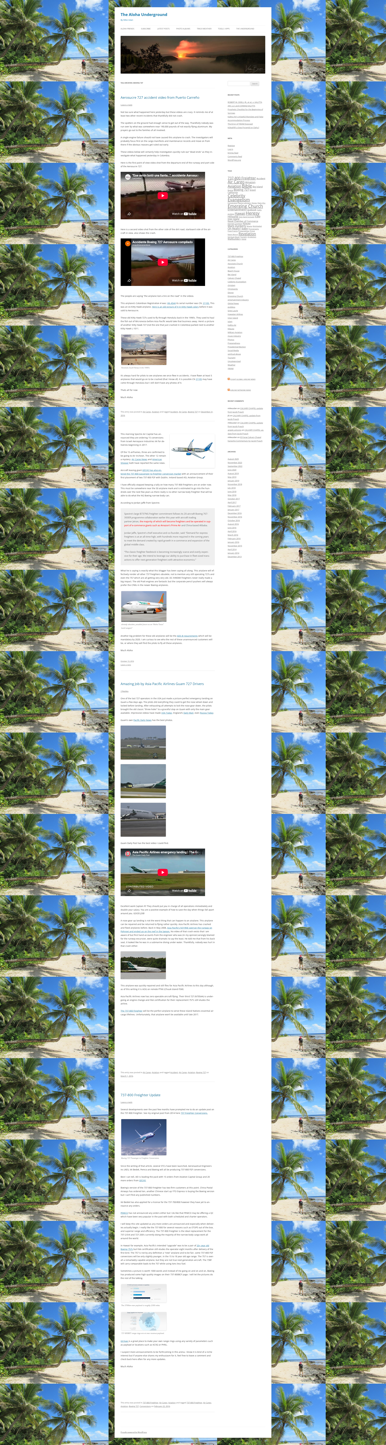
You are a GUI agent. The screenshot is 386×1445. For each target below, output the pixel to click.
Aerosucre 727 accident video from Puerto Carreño (160, 97)
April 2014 (232, 549)
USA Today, (167, 712)
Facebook (251, 209)
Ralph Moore (233, 234)
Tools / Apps (224, 28)
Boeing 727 (193, 411)
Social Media (233, 350)
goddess (231, 214)
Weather (231, 365)
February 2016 (234, 538)
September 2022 (235, 466)
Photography (253, 229)
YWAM (243, 239)
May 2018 (232, 495)
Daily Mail (188, 712)
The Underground (245, 28)
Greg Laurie (233, 310)
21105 (199, 379)
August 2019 (233, 473)
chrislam (231, 285)
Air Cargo (147, 411)
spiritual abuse (234, 354)
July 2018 (232, 488)
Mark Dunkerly (237, 226)
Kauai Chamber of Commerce (243, 221)
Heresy (252, 213)
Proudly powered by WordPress (134, 1432)
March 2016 (233, 535)
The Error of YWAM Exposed (240, 124)
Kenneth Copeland (235, 224)
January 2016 (233, 542)
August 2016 (233, 524)
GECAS (142, 1180)
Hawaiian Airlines (235, 314)
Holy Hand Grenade (246, 217)
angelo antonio (234, 430)
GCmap (125, 1341)
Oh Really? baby (238, 228)
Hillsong (233, 216)
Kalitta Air (232, 325)
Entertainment (237, 209)
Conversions (145, 1406)
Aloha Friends (127, 28)
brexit (253, 189)
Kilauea (246, 223)
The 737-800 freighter (131, 1010)
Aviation (155, 411)
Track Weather (204, 28)
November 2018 (235, 484)
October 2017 (234, 498)
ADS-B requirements (187, 635)
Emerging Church (245, 206)
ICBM (257, 216)
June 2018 (232, 491)
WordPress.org (234, 160)
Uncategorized (234, 361)
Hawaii (240, 213)
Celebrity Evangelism (239, 198)
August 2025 (233, 459)
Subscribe (146, 28)
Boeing (230, 190)
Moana (249, 226)
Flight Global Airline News (242, 379)
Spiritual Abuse (234, 237)
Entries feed (233, 152)
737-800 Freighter (150, 1402)
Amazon (250, 182)
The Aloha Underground (144, 14)
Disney (231, 292)
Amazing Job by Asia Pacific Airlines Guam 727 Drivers (162, 683)
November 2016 (235, 516)
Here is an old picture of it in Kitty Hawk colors (175, 306)
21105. (206, 303)
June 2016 (232, 527)
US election (251, 237)
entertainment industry (238, 299)
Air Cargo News (139, 459)
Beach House (233, 270)
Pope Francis (233, 231)
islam (230, 321)
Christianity (233, 289)
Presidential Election (237, 346)
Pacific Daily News (142, 720)
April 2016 (232, 531)
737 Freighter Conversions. (194, 1113)
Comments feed (235, 156)
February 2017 (234, 506)
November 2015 (235, 545)
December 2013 (235, 556)
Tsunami (243, 237)
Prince (252, 231)
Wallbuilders (234, 238)
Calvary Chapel (234, 278)
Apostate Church (235, 263)
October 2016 (234, 520)
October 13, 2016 (127, 661)
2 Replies (124, 691)
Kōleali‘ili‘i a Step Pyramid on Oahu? (243, 127)
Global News (233, 303)
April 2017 (232, 502)
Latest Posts (163, 28)
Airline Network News (240, 390)
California (233, 192)
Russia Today (206, 712)
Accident (174, 411)
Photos (231, 339)
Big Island (258, 186)
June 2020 (232, 469)
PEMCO (124, 1213)
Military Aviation (235, 332)
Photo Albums (183, 28)
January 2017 (233, 509)
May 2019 (232, 477)
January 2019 (233, 480)
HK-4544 (171, 303)
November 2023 (235, 462)
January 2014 (233, 553)
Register (231, 145)
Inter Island (233, 218)
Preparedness (243, 231)
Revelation (247, 233)
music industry (234, 336)
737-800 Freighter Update (140, 1095)
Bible (247, 186)
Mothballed (257, 226)
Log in (230, 149)
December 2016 (235, 513)
